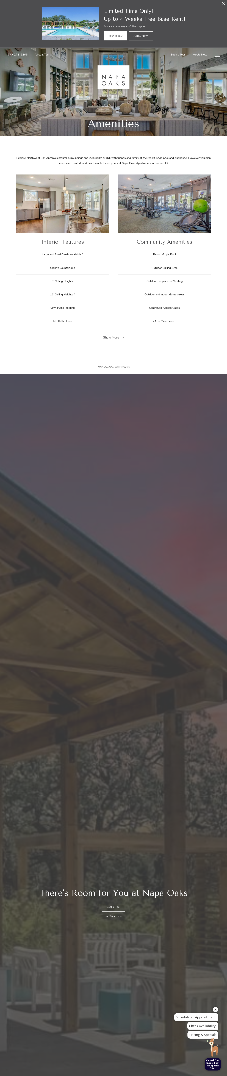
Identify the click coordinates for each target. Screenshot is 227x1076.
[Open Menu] (217, 55)
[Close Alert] (223, 4)
